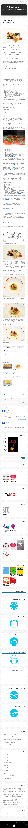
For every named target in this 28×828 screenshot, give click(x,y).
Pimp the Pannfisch (7, 385)
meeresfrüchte (5, 399)
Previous (5, 394)
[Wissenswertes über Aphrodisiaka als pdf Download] (13, 482)
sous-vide (17, 798)
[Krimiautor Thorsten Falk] (10, 451)
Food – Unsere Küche (7, 762)
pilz (22, 794)
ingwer (19, 791)
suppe (7, 800)
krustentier (19, 398)
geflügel (22, 789)
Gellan (8, 155)
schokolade (7, 798)
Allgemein (5, 754)
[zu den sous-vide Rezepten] (6, 549)
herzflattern (7, 791)
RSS (25, 2)
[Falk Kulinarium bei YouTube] (10, 498)
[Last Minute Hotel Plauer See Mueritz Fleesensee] (14, 606)
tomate (4, 400)
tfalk (6, 422)
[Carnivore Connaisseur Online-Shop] (14, 660)
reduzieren (8, 199)
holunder (10, 791)
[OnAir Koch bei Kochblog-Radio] (13, 532)
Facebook (17, 2)
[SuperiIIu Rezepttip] (13, 585)
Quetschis (9, 169)
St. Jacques (21, 399)
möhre (11, 794)
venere (8, 400)
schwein (12, 798)
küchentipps (18, 792)
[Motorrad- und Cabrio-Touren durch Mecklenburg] (14, 695)
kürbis (22, 792)
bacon (6, 788)
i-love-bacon (15, 791)
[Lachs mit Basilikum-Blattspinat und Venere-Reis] (7, 366)
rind (19, 796)
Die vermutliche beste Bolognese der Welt (16, 737)
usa (17, 802)
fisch (15, 398)
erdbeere (20, 788)
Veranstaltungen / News (8, 775)
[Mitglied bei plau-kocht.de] (6, 585)
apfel (3, 788)
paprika (10, 399)
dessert (16, 788)
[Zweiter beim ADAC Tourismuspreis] (20, 576)
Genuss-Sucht (6, 768)
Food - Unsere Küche (21, 402)
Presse (5, 773)
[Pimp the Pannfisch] (7, 382)
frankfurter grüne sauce (11, 789)
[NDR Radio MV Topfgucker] (6, 532)
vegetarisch (6, 804)
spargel (22, 798)
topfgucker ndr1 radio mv (12, 801)
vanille (20, 802)
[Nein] (26, 824)
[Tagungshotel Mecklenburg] (14, 677)
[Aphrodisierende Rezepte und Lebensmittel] (13, 549)
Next (23, 394)
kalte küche (23, 791)
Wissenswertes (6, 778)
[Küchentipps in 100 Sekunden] (20, 549)
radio (12, 796)
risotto (21, 796)
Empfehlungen (6, 760)
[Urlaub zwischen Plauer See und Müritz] (14, 713)
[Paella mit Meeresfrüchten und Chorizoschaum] (18, 366)
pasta (20, 794)
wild (17, 804)
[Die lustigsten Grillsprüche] (6, 559)
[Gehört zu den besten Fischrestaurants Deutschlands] (6, 576)
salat (4, 798)
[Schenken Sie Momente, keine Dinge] (14, 624)
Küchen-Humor (6, 770)
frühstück (19, 789)
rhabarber (16, 796)
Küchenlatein (9, 208)
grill (4, 791)
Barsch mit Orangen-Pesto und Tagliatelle (14, 739)
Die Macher (14, 734)
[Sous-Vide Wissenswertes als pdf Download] (6, 482)
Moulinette (15, 164)
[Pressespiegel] (6, 515)
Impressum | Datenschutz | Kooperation (10, 813)
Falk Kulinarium (14, 7)
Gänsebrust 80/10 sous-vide (17, 744)
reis (13, 399)
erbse (12, 398)
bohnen (4, 398)
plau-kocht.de (6, 796)
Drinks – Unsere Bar (7, 757)
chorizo (8, 398)
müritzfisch (15, 794)
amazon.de (13, 156)
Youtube (20, 2)
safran (17, 399)
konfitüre (4, 792)
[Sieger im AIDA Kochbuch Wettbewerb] (13, 576)
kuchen (13, 792)
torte (15, 802)
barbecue (11, 788)
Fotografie (5, 765)
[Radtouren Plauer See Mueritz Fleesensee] (14, 642)
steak (4, 800)
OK (14, 825)
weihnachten (13, 804)
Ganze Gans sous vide (11, 742)
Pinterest (23, 2)
